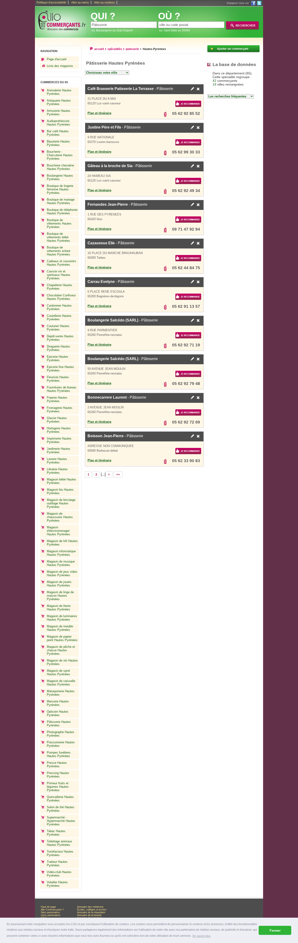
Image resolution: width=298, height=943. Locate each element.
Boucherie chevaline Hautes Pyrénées (60, 167)
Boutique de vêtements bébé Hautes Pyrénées (58, 237)
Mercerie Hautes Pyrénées (58, 703)
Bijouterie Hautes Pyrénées (58, 143)
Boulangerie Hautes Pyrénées (60, 177)
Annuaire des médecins (90, 906)
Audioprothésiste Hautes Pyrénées (58, 122)
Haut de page (48, 906)
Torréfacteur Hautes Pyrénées (60, 853)
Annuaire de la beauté (89, 915)
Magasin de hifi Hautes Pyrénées (62, 542)
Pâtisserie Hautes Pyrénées (59, 723)
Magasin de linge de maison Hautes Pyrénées (60, 595)
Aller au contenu (104, 2)
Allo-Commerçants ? (52, 909)
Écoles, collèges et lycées (91, 909)
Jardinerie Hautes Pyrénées (58, 450)
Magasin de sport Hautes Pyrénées (58, 672)
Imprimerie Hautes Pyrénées (59, 440)
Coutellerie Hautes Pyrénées (59, 317)
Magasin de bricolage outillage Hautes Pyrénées (61, 503)
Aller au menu (80, 2)
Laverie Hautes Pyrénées (57, 460)
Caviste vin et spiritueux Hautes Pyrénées (58, 275)
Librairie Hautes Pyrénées (57, 470)
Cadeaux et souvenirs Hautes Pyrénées (61, 262)
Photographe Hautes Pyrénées (60, 733)
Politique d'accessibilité (51, 2)
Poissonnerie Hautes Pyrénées (61, 744)
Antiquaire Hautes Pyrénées (59, 102)
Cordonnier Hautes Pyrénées (59, 307)
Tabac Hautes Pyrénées (56, 832)
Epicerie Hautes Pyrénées (57, 358)
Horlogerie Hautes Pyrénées (59, 430)
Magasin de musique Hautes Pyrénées (61, 563)
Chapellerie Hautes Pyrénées (59, 286)
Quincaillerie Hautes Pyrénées (60, 798)
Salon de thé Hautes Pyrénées (60, 808)
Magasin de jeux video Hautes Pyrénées (62, 573)
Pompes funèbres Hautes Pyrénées (59, 754)
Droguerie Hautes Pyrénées (58, 348)
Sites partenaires (50, 912)
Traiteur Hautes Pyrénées (57, 863)
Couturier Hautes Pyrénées (58, 327)
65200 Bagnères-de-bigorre (106, 296)
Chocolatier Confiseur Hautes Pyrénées (61, 297)
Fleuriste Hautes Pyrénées (58, 378)
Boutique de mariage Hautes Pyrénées (60, 201)
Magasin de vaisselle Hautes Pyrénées (61, 682)
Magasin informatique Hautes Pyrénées (61, 552)
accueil (99, 49)
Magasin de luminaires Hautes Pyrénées (62, 617)
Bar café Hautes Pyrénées (58, 132)
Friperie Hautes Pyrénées (57, 399)
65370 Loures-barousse (103, 142)
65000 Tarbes (97, 257)
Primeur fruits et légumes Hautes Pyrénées (58, 786)
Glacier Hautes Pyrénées (57, 419)
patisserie (132, 49)
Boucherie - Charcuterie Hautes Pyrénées (60, 155)
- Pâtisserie (130, 89)
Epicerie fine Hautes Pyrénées (60, 368)
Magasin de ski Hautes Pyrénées (62, 662)
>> (118, 474)
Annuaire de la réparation (91, 912)
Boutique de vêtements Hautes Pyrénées (59, 223)
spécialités (115, 49)
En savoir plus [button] (201, 936)
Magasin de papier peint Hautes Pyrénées (62, 638)
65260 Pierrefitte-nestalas (105, 335)
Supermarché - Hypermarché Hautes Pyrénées (61, 821)
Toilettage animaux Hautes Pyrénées (59, 843)
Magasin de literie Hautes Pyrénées (59, 607)
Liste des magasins (60, 66)
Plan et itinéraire (99, 113)
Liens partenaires (50, 915)
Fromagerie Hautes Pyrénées (59, 409)
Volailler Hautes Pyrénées (57, 883)
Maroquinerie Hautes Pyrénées (60, 692)
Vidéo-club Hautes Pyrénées (59, 873)
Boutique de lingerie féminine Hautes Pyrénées (60, 189)
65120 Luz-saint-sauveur (104, 103)
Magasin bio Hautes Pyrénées (60, 491)
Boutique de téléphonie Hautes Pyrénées (62, 211)
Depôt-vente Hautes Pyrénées (60, 337)
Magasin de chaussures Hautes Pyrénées (60, 517)
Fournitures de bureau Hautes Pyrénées (61, 389)
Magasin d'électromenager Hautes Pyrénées (58, 531)
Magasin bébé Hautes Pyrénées (61, 481)
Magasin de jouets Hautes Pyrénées (59, 583)
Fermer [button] (275, 930)
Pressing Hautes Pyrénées (58, 774)
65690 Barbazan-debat (103, 450)
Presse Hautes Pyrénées (57, 764)
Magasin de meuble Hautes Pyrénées (60, 628)
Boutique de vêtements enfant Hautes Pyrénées (58, 251)
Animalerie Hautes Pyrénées (59, 92)
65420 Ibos (95, 219)
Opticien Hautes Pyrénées (57, 713)
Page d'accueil (56, 59)
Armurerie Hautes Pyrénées (58, 112)
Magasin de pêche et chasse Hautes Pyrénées (61, 650)
